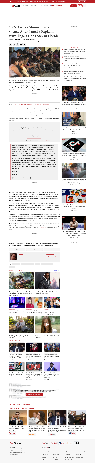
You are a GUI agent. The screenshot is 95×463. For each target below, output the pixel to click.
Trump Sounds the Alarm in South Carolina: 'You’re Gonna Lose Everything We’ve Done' (74, 104)
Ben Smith (11, 359)
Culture (55, 457)
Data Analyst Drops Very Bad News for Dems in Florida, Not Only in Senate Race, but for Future (34, 375)
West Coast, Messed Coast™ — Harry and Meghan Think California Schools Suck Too (76, 428)
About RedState (46, 452)
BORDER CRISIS (16, 264)
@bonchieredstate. (50, 254)
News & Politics (57, 454)
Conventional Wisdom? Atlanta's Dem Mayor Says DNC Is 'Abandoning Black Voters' (74, 206)
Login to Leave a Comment (34, 394)
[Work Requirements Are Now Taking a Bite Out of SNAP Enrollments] (17, 366)
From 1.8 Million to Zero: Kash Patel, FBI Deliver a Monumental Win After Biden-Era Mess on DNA (15, 355)
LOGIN (80, 5)
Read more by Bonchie (53, 256)
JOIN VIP (73, 5)
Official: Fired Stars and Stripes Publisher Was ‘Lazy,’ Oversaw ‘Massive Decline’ (41, 1)
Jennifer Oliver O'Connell (74, 184)
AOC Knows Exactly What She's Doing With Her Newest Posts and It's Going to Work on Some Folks (74, 233)
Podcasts (33, 5)
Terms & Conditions (69, 457)
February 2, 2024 (45, 140)
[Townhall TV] (59, 6)
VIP (43, 459)
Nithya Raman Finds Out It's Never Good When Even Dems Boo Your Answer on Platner (74, 130)
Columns (55, 459)
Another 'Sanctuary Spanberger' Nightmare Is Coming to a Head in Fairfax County (33, 355)
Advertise (67, 454)
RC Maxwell (46, 359)
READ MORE (82, 1)
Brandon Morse (74, 159)
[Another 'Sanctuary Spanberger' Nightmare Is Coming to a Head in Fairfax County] (34, 347)
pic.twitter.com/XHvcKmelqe (34, 138)
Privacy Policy (68, 459)
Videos (40, 5)
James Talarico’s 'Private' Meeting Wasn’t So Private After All (16, 428)
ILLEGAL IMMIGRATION (47, 264)
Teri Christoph (29, 359)
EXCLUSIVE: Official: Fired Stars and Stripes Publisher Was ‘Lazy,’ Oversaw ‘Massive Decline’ (51, 355)
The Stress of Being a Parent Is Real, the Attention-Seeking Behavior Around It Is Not (74, 155)
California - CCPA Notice (81, 452)
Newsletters (79, 457)
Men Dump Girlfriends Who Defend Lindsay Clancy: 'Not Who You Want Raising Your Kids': (37, 429)
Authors (25, 5)
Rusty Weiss (46, 379)
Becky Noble (74, 133)
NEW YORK (12, 267)
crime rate (43, 227)
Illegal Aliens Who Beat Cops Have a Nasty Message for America (31, 104)
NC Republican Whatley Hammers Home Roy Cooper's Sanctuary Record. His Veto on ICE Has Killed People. (74, 181)
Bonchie (12, 39)
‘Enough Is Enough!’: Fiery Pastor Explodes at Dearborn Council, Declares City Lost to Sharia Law (51, 375)
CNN (23, 264)
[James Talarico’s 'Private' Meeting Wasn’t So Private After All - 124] (18, 417)
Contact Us (45, 454)
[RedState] (15, 6)
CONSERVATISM (30, 264)
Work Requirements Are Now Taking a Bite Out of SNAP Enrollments (16, 374)
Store (46, 5)
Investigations (57, 452)
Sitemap (78, 454)
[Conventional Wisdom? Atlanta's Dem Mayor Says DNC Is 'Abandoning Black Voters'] (74, 196)
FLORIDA (38, 264)
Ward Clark (11, 378)
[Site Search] (84, 5)
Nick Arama (29, 379)
